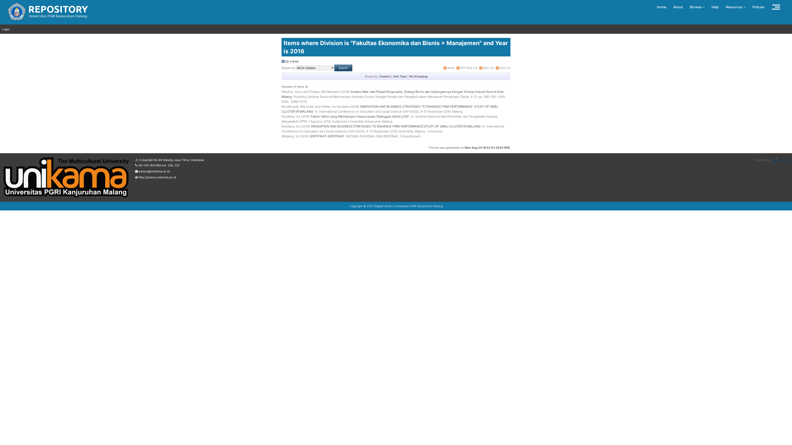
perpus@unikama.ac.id (154, 171)
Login (5, 29)
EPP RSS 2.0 (468, 68)
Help (715, 7)
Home (661, 7)
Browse (696, 7)
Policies (758, 7)
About (678, 7)
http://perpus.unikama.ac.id (157, 177)
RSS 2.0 (505, 68)
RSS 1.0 (488, 68)
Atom (450, 68)
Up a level (291, 61)
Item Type (400, 76)
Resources (734, 7)
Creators (384, 76)
